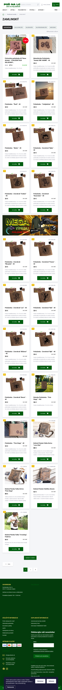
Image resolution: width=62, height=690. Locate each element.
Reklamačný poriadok (8, 633)
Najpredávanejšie (41, 27)
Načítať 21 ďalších (30, 557)
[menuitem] (6, 10)
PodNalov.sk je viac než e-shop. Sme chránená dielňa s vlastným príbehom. (42, 666)
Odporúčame (7, 27)
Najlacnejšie (19, 27)
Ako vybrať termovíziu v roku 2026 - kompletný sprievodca (42, 672)
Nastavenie (10, 687)
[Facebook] (4, 668)
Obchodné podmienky (8, 623)
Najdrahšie (29, 27)
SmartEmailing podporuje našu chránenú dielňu (43, 669)
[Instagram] (7, 668)
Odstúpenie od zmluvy (8, 630)
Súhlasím (51, 681)
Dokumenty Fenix (35, 623)
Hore (9, 564)
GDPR (4, 628)
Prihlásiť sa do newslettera (41, 656)
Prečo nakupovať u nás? (9, 621)
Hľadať (38, 4)
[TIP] (44, 45)
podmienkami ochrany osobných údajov (43, 651)
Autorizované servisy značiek (38, 621)
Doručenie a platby (7, 625)
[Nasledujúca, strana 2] (30, 570)
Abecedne (53, 27)
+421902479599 (10, 663)
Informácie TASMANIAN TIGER (38, 625)
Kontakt (5, 635)
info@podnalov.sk (10, 655)
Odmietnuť (40, 681)
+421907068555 (10, 659)
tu (24, 683)
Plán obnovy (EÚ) (35, 676)
